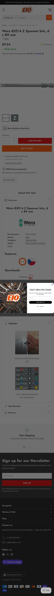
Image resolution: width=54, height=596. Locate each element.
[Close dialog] (52, 285)
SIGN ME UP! (40, 302)
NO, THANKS (40, 306)
